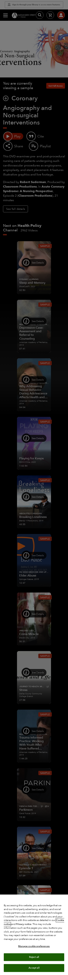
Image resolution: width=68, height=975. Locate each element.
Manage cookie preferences (34, 946)
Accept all (34, 968)
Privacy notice (23, 924)
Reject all (34, 957)
